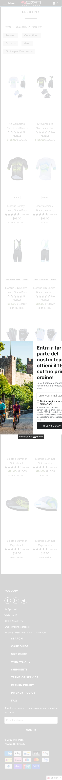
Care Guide (19, 646)
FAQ (14, 700)
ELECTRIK (21, 26)
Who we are (20, 661)
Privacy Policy (23, 692)
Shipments (19, 669)
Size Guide (19, 654)
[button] (10, 35)
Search (17, 638)
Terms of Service (25, 677)
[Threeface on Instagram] (16, 600)
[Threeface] (31, 3)
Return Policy (22, 685)
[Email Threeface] (24, 600)
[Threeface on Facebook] (8, 600)
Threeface (18, 739)
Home (8, 26)
